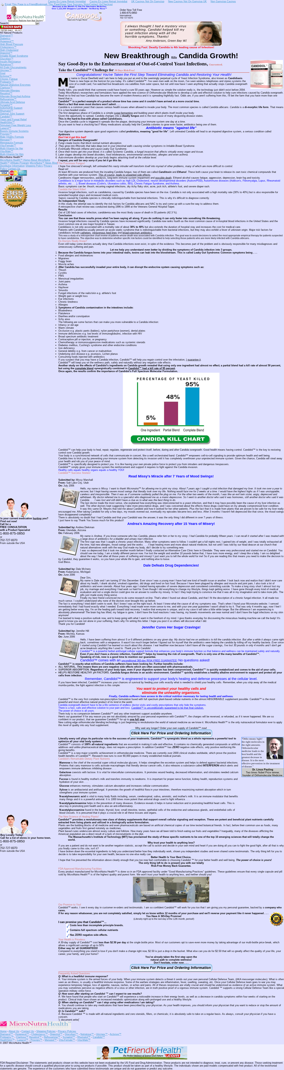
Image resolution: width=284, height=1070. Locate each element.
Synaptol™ (11, 106)
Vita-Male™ (12, 153)
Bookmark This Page (48, 4)
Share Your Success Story (74, 4)
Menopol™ (11, 141)
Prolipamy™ (15, 83)
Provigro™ (12, 135)
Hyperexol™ (11, 43)
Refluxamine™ (12, 101)
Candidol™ (13, 118)
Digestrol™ (14, 54)
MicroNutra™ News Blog (44, 162)
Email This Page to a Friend (20, 4)
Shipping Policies (46, 1031)
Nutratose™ (13, 66)
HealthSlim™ (15, 124)
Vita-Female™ (11, 147)
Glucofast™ (10, 60)
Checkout (107, 4)
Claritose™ (10, 89)
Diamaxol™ (6, 37)
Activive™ (9, 77)
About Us (14, 1031)
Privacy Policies (67, 1031)
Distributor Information (12, 165)
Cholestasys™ (9, 49)
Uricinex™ (6, 72)
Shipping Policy (34, 165)
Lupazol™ (14, 130)
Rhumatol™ (12, 112)
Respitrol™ (15, 95)
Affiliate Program (19, 162)
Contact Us (95, 4)
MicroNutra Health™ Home (15, 160)
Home (3, 1031)
